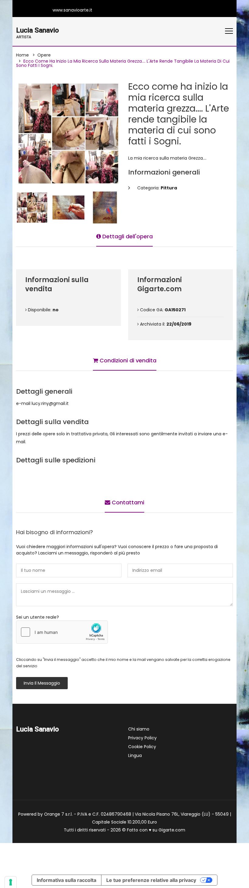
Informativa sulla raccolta (66, 880)
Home (22, 55)
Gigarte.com (172, 830)
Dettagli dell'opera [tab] (127, 236)
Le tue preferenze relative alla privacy (151, 880)
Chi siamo (138, 729)
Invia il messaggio (42, 683)
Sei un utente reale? (37, 617)
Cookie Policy (142, 747)
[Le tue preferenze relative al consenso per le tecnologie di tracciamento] (10, 882)
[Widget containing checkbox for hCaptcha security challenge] (62, 632)
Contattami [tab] (127, 502)
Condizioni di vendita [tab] (127, 360)
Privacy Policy (142, 738)
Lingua (135, 755)
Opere (44, 55)
